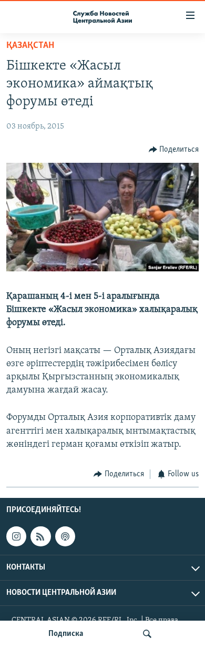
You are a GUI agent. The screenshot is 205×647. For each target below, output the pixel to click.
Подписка (65, 634)
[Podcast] (65, 536)
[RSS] (40, 536)
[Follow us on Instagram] (16, 536)
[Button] (174, 149)
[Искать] (147, 634)
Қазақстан (30, 46)
